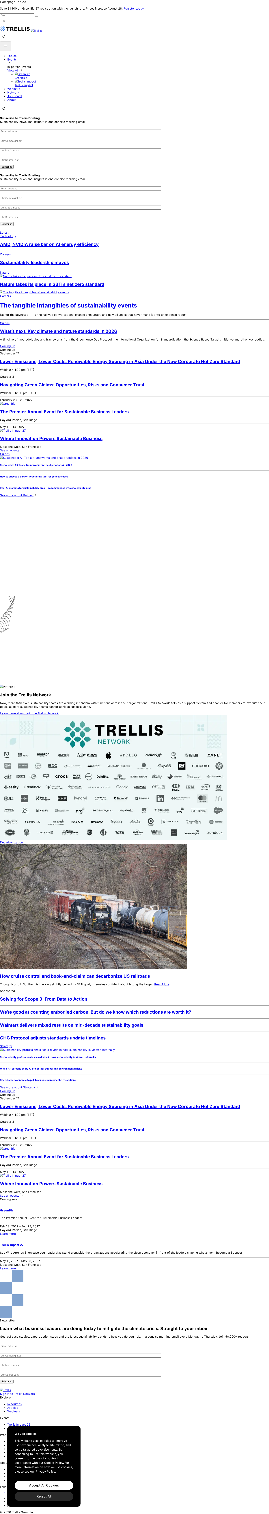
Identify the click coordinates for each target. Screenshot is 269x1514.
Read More (161, 984)
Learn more (29, 713)
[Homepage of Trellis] (5, 1390)
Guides (5, 323)
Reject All (44, 1496)
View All (13, 70)
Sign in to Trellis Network (17, 1394)
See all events (10, 450)
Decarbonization (11, 842)
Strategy (6, 1046)
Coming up (7, 346)
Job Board (14, 96)
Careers (5, 254)
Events (12, 59)
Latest (4, 232)
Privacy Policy (45, 1471)
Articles (12, 1407)
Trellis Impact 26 (18, 1424)
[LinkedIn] (2, 1491)
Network (13, 92)
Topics (11, 56)
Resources (14, 1404)
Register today (134, 8)
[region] (44, 1466)
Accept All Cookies (44, 1485)
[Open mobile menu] (5, 46)
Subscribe (6, 166)
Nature (4, 272)
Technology (8, 236)
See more (16, 495)
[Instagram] (7, 1491)
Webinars (13, 89)
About (11, 100)
